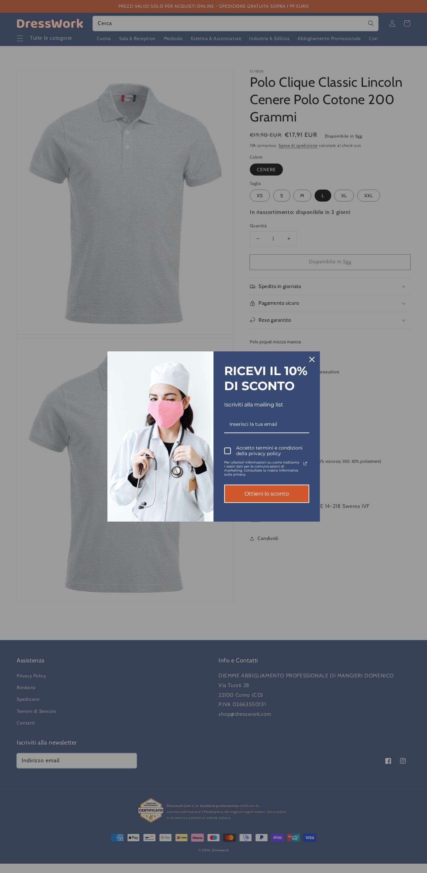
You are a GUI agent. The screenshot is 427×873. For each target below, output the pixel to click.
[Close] (312, 359)
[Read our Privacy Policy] (305, 464)
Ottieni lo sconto (267, 494)
